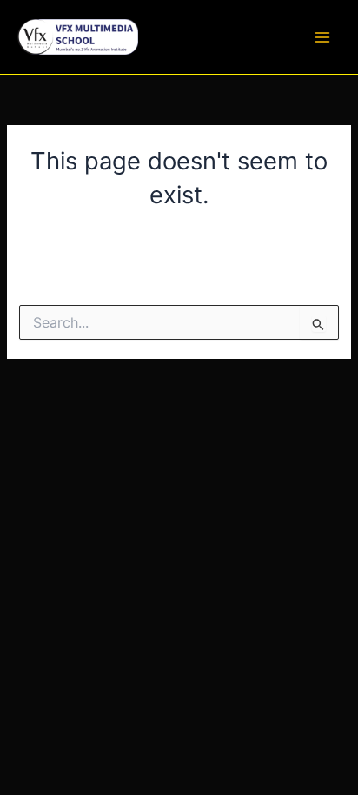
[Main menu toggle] (322, 37)
